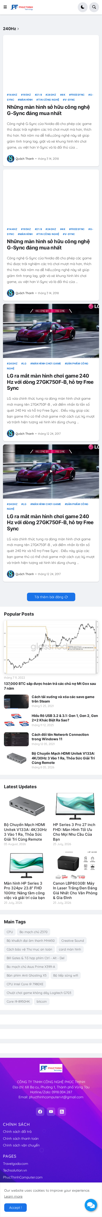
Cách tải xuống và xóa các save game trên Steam (63, 699)
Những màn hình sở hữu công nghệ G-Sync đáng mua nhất (48, 110)
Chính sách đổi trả (17, 1131)
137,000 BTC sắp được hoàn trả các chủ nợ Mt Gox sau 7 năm (50, 685)
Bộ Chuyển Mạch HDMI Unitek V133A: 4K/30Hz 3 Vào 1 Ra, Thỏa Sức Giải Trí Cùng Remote (63, 757)
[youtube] (51, 1111)
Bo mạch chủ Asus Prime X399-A (31, 967)
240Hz (51, 94)
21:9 (39, 94)
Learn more (13, 1196)
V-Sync (70, 99)
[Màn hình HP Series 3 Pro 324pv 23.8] (26, 865)
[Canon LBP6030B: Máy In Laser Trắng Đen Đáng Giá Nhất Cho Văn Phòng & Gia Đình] (75, 865)
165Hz (27, 94)
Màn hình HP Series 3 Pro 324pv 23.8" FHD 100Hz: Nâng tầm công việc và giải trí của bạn (24, 890)
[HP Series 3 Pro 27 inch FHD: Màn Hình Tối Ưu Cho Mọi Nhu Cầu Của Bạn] (75, 806)
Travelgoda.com (15, 1163)
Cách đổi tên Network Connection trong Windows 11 (60, 736)
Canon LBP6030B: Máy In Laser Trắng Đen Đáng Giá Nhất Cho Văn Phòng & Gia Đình (75, 890)
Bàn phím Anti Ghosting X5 (27, 975)
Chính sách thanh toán (21, 1138)
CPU (10, 932)
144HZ (13, 94)
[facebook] (40, 1111)
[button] (6, 7)
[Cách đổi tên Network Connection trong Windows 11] (16, 739)
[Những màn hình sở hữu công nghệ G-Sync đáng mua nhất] (51, 62)
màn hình (26, 99)
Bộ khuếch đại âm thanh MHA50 (31, 940)
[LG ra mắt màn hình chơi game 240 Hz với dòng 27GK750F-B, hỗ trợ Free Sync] (51, 331)
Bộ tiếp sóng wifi (65, 975)
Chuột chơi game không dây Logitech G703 (39, 993)
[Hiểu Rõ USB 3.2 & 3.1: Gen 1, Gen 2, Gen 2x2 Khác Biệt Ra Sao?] (16, 720)
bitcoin (42, 1001)
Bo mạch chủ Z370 (34, 932)
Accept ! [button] (15, 1207)
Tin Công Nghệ (48, 99)
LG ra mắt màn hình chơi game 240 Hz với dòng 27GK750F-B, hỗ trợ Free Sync (50, 382)
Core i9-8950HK (18, 1001)
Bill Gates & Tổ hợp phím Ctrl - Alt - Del (35, 958)
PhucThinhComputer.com (23, 1177)
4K (63, 94)
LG (25, 363)
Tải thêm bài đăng (48, 597)
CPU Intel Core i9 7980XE (25, 984)
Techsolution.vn (15, 1170)
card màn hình (70, 949)
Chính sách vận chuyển (21, 1145)
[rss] (62, 1111)
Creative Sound (72, 940)
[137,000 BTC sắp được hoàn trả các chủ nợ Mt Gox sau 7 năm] (51, 647)
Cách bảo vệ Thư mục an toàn (29, 949)
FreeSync (78, 94)
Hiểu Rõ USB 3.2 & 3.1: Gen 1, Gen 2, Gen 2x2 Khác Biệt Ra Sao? (65, 717)
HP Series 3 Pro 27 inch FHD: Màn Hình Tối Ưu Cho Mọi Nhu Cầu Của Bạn (74, 832)
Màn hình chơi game (46, 363)
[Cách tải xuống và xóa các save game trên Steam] (16, 701)
